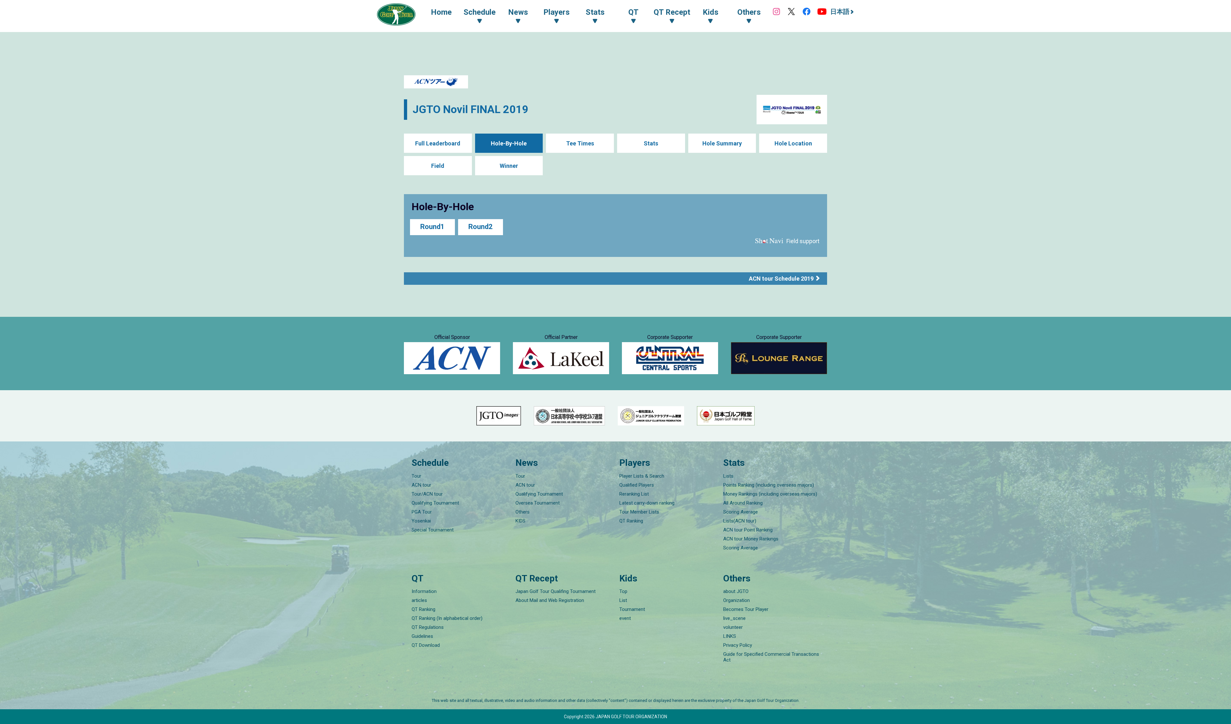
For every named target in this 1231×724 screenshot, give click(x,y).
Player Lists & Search (641, 476)
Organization (736, 600)
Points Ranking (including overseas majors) (768, 485)
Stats (651, 143)
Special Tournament (433, 530)
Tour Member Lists (639, 512)
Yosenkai (421, 521)
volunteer (733, 627)
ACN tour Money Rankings (750, 539)
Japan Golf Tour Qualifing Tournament (555, 591)
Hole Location (793, 143)
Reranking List (634, 494)
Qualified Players (636, 485)
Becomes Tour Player (745, 609)
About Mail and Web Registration (549, 600)
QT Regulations (428, 627)
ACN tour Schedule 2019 (781, 278)
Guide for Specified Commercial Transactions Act (771, 657)
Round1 (432, 227)
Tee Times (580, 143)
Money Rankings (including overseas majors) (770, 494)
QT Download (426, 645)
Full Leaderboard (437, 143)
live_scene (734, 618)
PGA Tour (422, 512)
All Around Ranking (743, 503)
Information (424, 591)
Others (522, 512)
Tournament (632, 609)
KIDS (520, 521)
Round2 (480, 227)
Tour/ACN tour (427, 494)
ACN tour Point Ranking (748, 530)
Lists (728, 476)
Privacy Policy (737, 645)
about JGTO (736, 591)
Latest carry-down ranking (646, 503)
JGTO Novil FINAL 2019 (471, 109)
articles (419, 600)
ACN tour (421, 485)
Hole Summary (722, 143)
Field (437, 165)
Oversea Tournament (537, 503)
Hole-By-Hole (509, 143)
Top (623, 591)
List (623, 600)
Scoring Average (740, 512)
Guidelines (422, 636)
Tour (416, 476)
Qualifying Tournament (435, 503)
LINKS (729, 636)
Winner (509, 165)
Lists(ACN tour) (739, 521)
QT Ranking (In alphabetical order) (447, 618)
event (625, 618)
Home (441, 12)
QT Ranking (631, 521)
